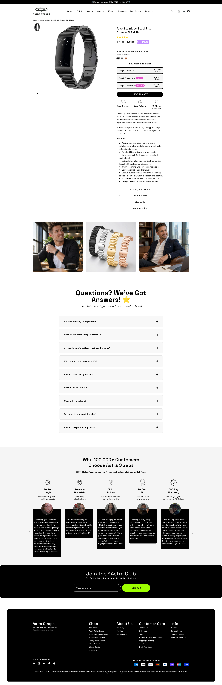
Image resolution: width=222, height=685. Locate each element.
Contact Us (143, 628)
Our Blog (120, 631)
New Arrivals (93, 628)
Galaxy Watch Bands (97, 640)
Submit (136, 587)
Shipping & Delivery (146, 640)
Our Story (120, 628)
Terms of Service (177, 634)
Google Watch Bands (97, 637)
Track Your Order (145, 647)
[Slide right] (192, 532)
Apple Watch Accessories (98, 634)
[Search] (172, 11)
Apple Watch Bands (96, 631)
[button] (122, 37)
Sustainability (122, 634)
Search (174, 628)
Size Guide (143, 644)
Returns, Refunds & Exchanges (151, 637)
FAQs (141, 634)
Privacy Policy (176, 631)
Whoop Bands (94, 647)
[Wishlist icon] (184, 11)
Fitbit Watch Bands (96, 644)
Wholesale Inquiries (178, 637)
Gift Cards (93, 650)
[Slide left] (29, 532)
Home (35, 20)
